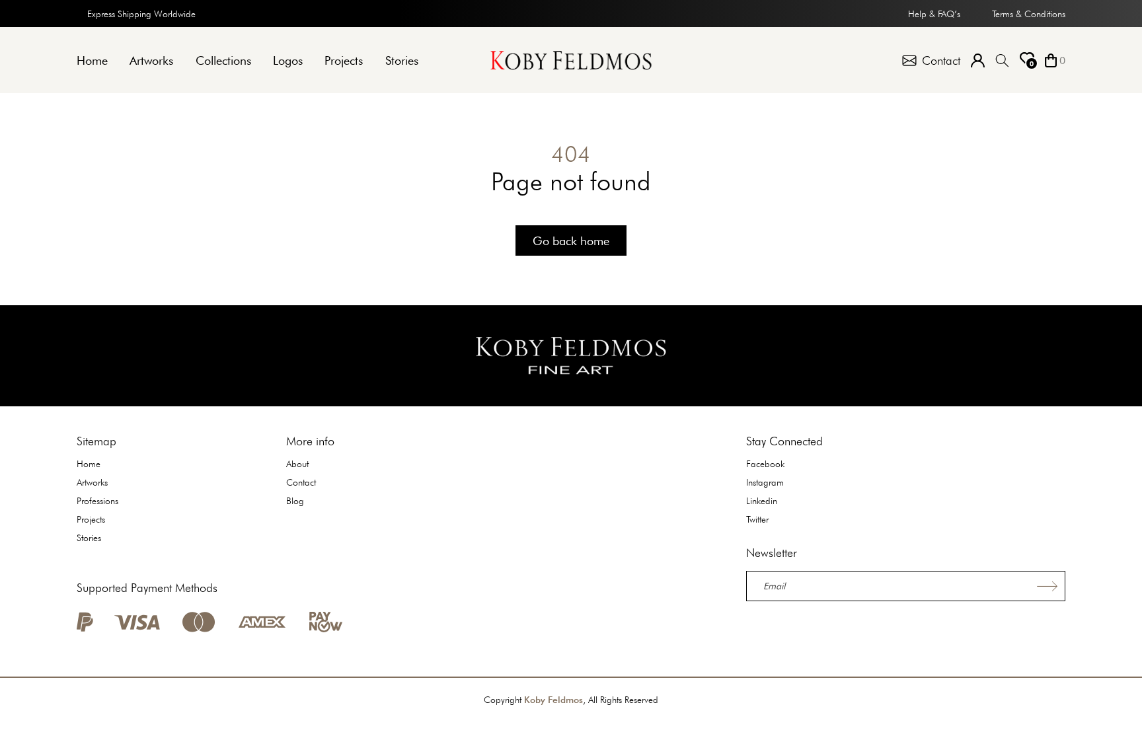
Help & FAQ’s (934, 14)
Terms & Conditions (1028, 14)
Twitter (757, 519)
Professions (97, 501)
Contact (301, 482)
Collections (223, 60)
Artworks (151, 60)
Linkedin (761, 501)
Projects (343, 60)
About (297, 464)
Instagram (765, 482)
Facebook (765, 464)
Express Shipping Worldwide (141, 14)
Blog (295, 501)
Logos (288, 60)
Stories (401, 60)
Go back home (571, 241)
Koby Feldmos (553, 699)
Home (92, 60)
